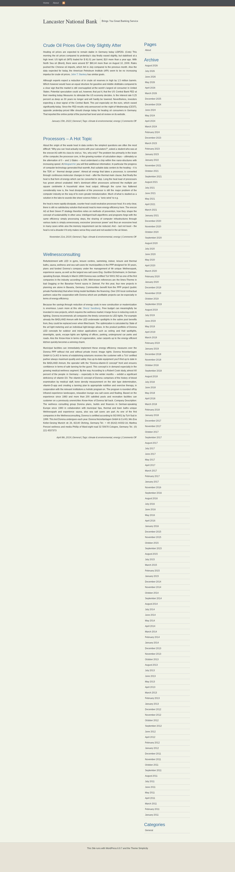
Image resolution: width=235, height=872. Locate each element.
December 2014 (153, 581)
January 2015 (152, 576)
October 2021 (152, 171)
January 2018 (152, 415)
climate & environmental (100, 121)
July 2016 (150, 504)
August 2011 (151, 776)
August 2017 (151, 443)
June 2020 (150, 254)
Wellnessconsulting (61, 254)
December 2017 (153, 420)
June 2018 (150, 387)
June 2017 (150, 454)
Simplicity (143, 848)
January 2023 (152, 154)
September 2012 (153, 726)
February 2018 (152, 409)
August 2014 (151, 604)
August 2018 (151, 376)
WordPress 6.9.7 (114, 848)
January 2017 (152, 481)
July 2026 (150, 71)
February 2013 (152, 698)
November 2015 (153, 537)
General (77, 121)
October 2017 (152, 432)
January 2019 (152, 348)
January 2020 (152, 282)
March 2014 (151, 631)
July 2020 (150, 248)
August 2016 (151, 498)
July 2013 (150, 670)
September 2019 (153, 304)
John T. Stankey (79, 74)
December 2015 (153, 531)
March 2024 (151, 126)
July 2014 (150, 609)
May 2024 (150, 115)
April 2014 (150, 626)
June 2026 (150, 77)
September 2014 (153, 598)
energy (116, 121)
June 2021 (150, 193)
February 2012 (152, 742)
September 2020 (153, 237)
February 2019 (152, 343)
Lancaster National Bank (70, 21)
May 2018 (150, 393)
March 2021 (151, 210)
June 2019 (150, 321)
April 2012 (150, 737)
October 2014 (152, 593)
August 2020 (151, 243)
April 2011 (150, 798)
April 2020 (150, 265)
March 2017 (151, 470)
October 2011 (151, 765)
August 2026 (151, 65)
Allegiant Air (70, 164)
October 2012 (152, 720)
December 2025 (153, 99)
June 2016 (150, 509)
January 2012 (152, 748)
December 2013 (153, 648)
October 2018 (152, 365)
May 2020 (150, 260)
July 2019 (150, 315)
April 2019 (150, 332)
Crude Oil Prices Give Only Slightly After (82, 45)
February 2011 (152, 809)
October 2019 (152, 298)
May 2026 (150, 82)
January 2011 (152, 815)
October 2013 (152, 659)
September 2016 (153, 493)
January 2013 (152, 704)
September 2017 (153, 437)
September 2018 (153, 370)
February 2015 (152, 570)
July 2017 (150, 448)
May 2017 (150, 459)
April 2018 (150, 398)
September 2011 (153, 770)
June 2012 (150, 731)
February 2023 (152, 149)
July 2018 (150, 382)
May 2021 (150, 199)
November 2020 (153, 226)
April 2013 (150, 687)
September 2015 (153, 548)
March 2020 (151, 271)
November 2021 (153, 165)
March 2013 (151, 692)
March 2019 (151, 337)
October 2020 (152, 232)
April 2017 (150, 465)
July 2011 (150, 781)
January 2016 (152, 526)
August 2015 (151, 554)
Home (46, 3)
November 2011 (153, 759)
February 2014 (152, 637)
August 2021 (151, 182)
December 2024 (153, 104)
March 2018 (151, 404)
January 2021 (152, 215)
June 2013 (150, 676)
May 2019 (150, 326)
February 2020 (152, 276)
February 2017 (152, 476)
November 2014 (153, 587)
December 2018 (153, 354)
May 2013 (150, 681)
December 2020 (153, 221)
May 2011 (150, 792)
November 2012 (153, 715)
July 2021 (150, 187)
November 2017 (153, 426)
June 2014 (150, 615)
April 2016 (150, 520)
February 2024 (152, 132)
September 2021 (153, 176)
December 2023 (153, 138)
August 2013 (151, 665)
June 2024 (150, 110)
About (56, 3)
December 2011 (153, 753)
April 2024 (150, 121)
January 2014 (152, 642)
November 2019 (153, 293)
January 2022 (152, 160)
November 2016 (153, 487)
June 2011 (150, 787)
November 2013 (153, 654)
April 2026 (150, 88)
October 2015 (152, 543)
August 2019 (151, 309)
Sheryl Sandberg (91, 308)
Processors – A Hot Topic (67, 138)
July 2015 (150, 559)
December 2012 (153, 709)
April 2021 (150, 204)
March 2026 (151, 93)
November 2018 (153, 359)
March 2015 (151, 565)
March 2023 (151, 143)
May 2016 (150, 515)
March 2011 (151, 803)
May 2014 (150, 620)
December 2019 (153, 287)
